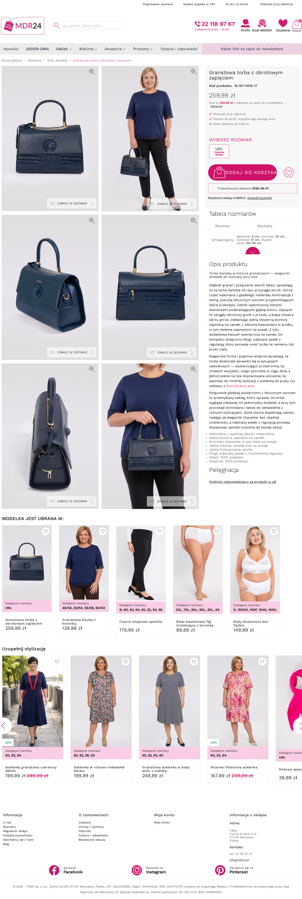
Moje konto (162, 822)
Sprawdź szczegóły (259, 198)
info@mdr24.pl (239, 860)
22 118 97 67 (218, 24)
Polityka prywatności (17, 835)
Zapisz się (216, 106)
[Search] (57, 26)
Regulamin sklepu (15, 831)
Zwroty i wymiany (91, 826)
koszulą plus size (240, 386)
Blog (6, 844)
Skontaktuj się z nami (18, 839)
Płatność (85, 831)
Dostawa (85, 822)
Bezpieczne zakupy (92, 839)
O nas (7, 822)
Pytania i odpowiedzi (93, 835)
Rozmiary (9, 826)
